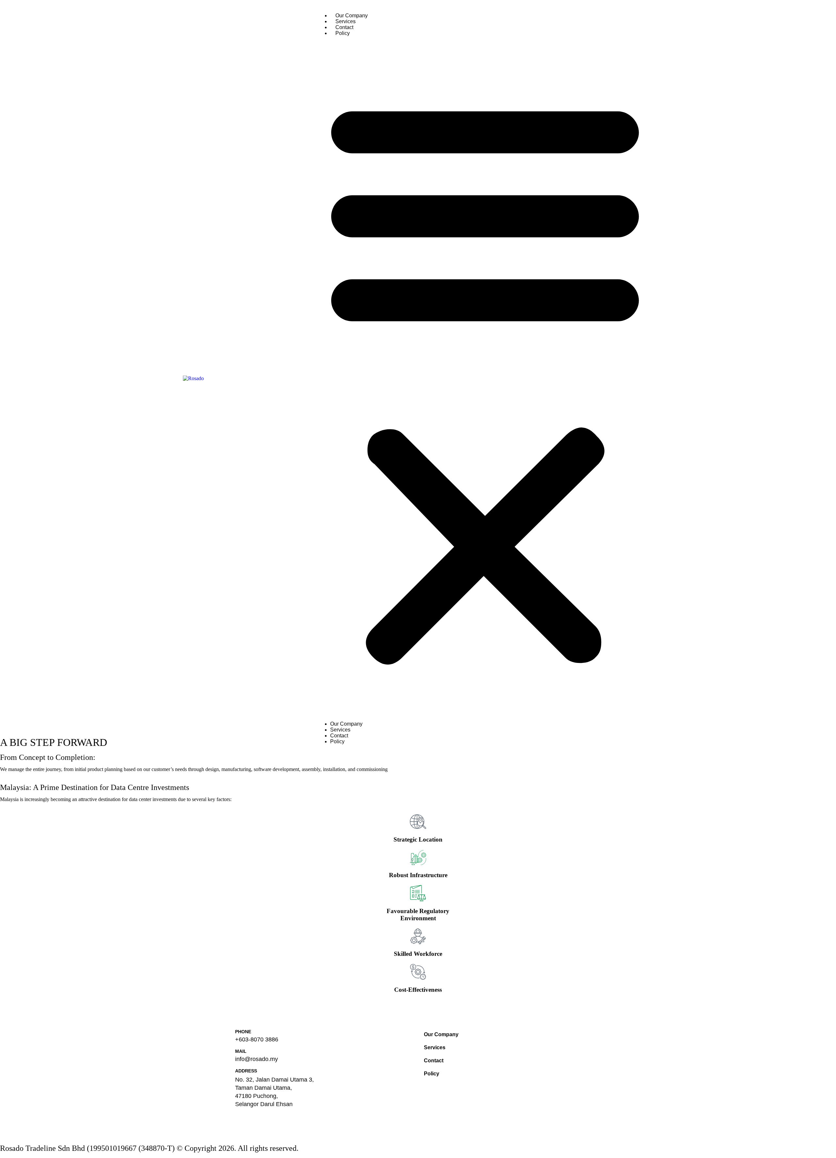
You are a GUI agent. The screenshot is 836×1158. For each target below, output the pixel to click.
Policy (342, 33)
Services (345, 21)
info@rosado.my (256, 1059)
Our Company (351, 15)
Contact (344, 27)
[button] (485, 378)
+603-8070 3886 (256, 1039)
